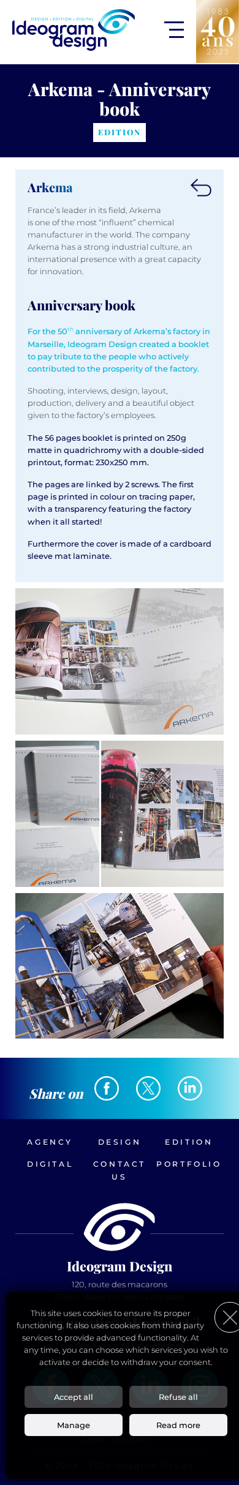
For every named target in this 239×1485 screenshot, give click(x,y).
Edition (189, 1141)
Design (120, 1141)
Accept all (73, 1397)
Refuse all (178, 1397)
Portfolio (188, 1164)
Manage (73, 1425)
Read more (178, 1425)
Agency (50, 1141)
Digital (50, 1164)
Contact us (119, 1170)
